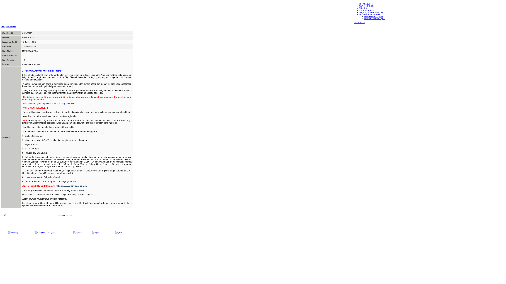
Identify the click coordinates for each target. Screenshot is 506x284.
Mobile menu (359, 23)
